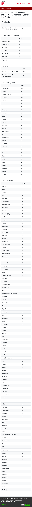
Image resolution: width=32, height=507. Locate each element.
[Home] (3, 3)
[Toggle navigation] (29, 3)
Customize (3, 504)
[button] (18, 3)
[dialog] (16, 502)
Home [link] (2, 8)
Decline (22, 504)
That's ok (28, 504)
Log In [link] (23, 3)
